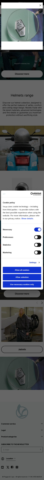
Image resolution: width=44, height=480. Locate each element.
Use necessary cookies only (22, 284)
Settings (33, 262)
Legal (3, 430)
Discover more (22, 74)
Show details (27, 218)
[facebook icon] (13, 468)
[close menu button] (40, 5)
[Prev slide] (36, 303)
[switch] (37, 237)
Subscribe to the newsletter (15, 444)
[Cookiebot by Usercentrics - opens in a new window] (31, 194)
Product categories (9, 437)
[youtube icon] (4, 468)
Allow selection (22, 277)
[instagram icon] (18, 468)
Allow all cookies (22, 270)
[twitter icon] (8, 468)
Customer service (8, 424)
